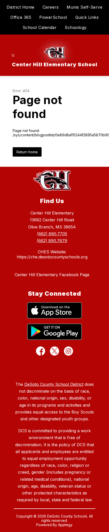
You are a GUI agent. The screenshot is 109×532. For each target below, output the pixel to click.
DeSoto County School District (53, 384)
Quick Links (87, 17)
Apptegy (65, 525)
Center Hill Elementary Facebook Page (52, 274)
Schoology (76, 27)
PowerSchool (53, 17)
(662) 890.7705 (52, 233)
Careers (51, 7)
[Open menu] (13, 55)
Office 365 (20, 17)
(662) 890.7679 (52, 240)
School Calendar (40, 27)
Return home (27, 152)
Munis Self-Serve (84, 7)
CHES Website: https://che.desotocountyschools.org (52, 254)
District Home (20, 7)
